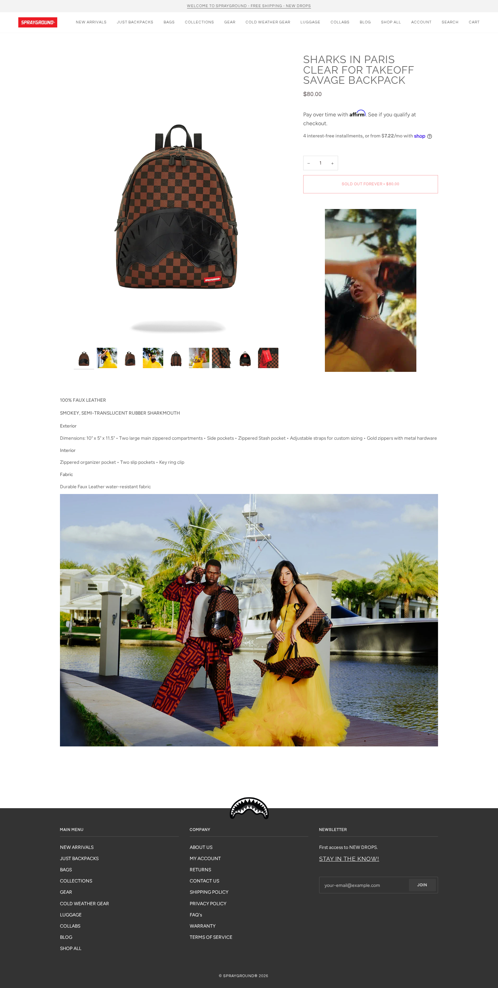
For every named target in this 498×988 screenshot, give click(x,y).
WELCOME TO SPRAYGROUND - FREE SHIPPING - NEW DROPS (249, 6)
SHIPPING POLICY (209, 892)
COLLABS (70, 926)
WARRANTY (202, 926)
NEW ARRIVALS (77, 847)
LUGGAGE (71, 914)
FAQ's (196, 914)
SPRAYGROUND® (240, 976)
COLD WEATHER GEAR (84, 903)
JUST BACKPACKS (79, 858)
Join (422, 885)
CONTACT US (204, 881)
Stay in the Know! (349, 858)
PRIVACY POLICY (208, 903)
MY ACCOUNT (205, 858)
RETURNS (200, 869)
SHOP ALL (70, 948)
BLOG (66, 937)
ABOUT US (201, 847)
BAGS (66, 869)
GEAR (66, 892)
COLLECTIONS (76, 881)
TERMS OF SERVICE (211, 937)
